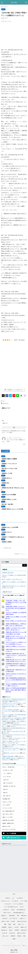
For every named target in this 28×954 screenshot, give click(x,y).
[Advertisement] (14, 33)
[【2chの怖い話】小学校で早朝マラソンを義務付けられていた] (10, 395)
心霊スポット (22, 918)
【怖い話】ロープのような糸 (9, 468)
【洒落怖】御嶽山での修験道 (9, 459)
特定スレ (11, 930)
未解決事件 (4, 927)
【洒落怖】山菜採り (6, 542)
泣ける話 (16, 927)
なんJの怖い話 (20, 898)
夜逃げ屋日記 (12, 915)
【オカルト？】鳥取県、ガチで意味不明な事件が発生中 (14, 575)
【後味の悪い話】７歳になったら (10, 706)
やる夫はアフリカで (5, 901)
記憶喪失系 (13, 936)
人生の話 (13, 909)
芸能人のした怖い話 (21, 933)
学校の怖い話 (5, 403)
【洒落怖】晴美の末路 (7, 572)
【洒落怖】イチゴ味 (6, 473)
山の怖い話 (5, 918)
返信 (24, 444)
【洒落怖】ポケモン (6, 532)
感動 (5, 924)
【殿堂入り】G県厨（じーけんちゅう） (12, 738)
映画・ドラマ (21, 924)
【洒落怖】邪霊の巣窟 (7, 756)
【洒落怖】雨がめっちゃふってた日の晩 (12, 509)
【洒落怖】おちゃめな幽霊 (8, 494)
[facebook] (6, 395)
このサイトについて (6, 945)
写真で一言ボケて (7, 912)
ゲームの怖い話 (15, 901)
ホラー (3, 401)
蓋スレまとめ (5, 936)
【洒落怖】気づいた (6, 478)
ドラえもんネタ (8, 903)
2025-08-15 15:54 (18, 437)
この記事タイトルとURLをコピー (14, 389)
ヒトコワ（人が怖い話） (18, 903)
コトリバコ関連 (23, 901)
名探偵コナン (4, 915)
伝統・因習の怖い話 (21, 909)
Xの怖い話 (7, 898)
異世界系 (17, 930)
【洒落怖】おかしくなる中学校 (9, 527)
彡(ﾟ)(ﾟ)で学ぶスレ (13, 918)
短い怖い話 (4, 933)
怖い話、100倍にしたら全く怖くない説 (12, 579)
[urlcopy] (24, 395)
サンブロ (14, 2)
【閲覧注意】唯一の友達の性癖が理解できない (14, 728)
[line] (17, 395)
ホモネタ (22, 906)
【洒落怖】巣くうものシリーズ (10, 753)
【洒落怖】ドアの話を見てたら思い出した (12, 537)
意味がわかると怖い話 (21, 921)
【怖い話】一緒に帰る (7, 504)
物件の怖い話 (4, 930)
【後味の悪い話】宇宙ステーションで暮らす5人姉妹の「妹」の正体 (13, 586)
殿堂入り (10, 927)
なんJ (13, 898)
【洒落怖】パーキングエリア (9, 463)
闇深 (24, 936)
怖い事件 (13, 921)
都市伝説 (19, 936)
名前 (3, 420)
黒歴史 (14, 938)
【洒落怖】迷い (5, 483)
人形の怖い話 (6, 909)
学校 (18, 915)
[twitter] (3, 395)
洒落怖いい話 (23, 927)
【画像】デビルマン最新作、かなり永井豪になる (14, 582)
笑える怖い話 (12, 933)
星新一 (14, 924)
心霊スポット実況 (5, 921)
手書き (9, 924)
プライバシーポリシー (16, 945)
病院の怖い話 (24, 930)
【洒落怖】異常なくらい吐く (9, 499)
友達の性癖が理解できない (18, 912)
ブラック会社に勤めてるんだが (11, 906)
